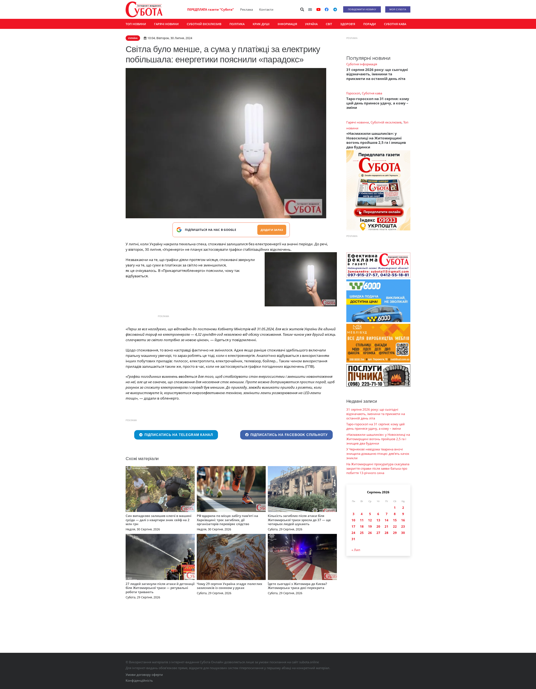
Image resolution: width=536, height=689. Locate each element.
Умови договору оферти (144, 674)
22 (395, 526)
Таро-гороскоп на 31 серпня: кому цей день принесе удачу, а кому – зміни (377, 103)
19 (370, 526)
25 (362, 533)
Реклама (246, 9)
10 (353, 520)
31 (353, 539)
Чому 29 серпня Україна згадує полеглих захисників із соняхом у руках (229, 586)
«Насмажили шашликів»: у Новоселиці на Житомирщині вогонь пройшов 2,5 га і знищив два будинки (376, 140)
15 (395, 520)
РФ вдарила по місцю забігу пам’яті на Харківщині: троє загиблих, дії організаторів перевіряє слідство (227, 520)
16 (403, 520)
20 (378, 526)
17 (353, 526)
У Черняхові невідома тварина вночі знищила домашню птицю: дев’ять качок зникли (377, 453)
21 (386, 526)
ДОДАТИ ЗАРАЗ (272, 230)
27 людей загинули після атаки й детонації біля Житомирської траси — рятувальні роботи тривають (160, 588)
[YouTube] (318, 9)
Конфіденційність (139, 680)
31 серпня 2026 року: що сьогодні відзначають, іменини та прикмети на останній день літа (377, 74)
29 (395, 533)
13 (378, 520)
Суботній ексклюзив (386, 122)
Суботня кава (372, 93)
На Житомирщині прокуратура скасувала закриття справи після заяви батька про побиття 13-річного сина (377, 468)
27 (378, 533)
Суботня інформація (361, 64)
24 (353, 533)
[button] (302, 9)
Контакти (266, 9)
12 (370, 520)
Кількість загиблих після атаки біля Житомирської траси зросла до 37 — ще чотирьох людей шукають (299, 520)
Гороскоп (353, 93)
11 (362, 520)
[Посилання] (144, 9)
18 (362, 526)
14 (386, 520)
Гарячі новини (357, 122)
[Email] (310, 9)
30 (403, 533)
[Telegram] (335, 9)
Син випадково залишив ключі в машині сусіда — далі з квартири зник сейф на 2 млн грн (158, 520)
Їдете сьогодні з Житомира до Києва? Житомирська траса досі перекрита (297, 586)
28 (386, 533)
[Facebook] (326, 9)
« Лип (356, 550)
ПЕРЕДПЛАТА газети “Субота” (210, 9)
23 (403, 526)
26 (370, 533)
